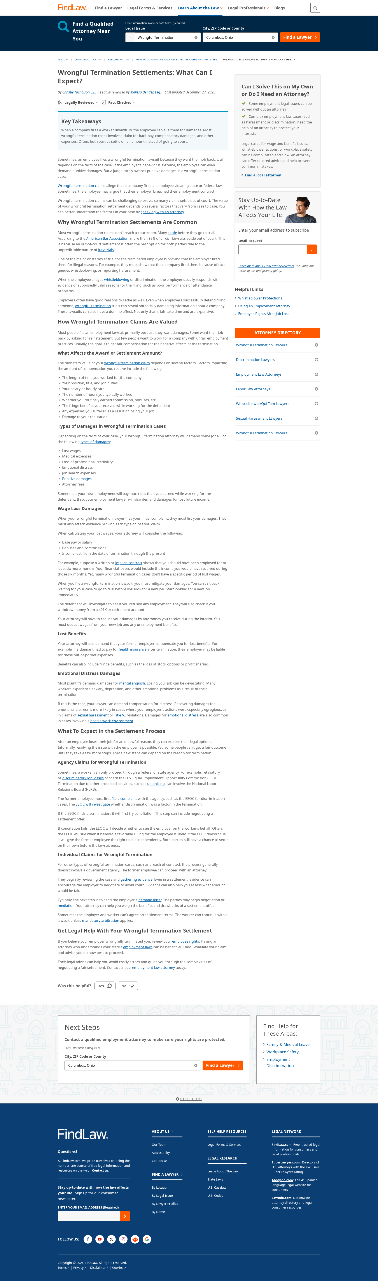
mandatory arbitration (100, 920)
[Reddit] (135, 1239)
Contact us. (100, 1170)
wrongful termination (93, 305)
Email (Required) (250, 241)
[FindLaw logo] (74, 8)
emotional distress (183, 715)
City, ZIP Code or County (223, 28)
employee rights (185, 941)
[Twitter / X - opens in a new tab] (111, 1239)
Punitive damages (77, 478)
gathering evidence (136, 879)
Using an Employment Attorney (264, 306)
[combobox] (163, 37)
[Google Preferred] (147, 1239)
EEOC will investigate (93, 804)
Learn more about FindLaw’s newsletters (266, 266)
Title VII (120, 715)
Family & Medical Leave (288, 1044)
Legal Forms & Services (224, 1144)
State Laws (215, 1179)
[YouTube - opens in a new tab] (99, 1239)
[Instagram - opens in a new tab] (123, 1239)
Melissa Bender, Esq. (145, 92)
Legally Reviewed (79, 102)
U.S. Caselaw (217, 1187)
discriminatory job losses (83, 778)
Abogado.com (282, 1180)
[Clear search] (196, 37)
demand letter (149, 899)
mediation (66, 905)
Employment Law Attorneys (259, 374)
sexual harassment (93, 715)
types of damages (95, 441)
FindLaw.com (282, 1144)
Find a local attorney (263, 175)
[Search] (315, 8)
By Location (160, 1187)
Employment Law (119, 59)
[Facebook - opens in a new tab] (88, 1239)
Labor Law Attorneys (253, 389)
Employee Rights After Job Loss (263, 313)
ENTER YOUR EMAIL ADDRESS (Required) (88, 1207)
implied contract (128, 562)
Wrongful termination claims (81, 185)
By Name (158, 1212)
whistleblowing (116, 279)
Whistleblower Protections (260, 298)
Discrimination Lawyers (255, 359)
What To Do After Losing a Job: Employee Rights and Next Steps (176, 59)
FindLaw (63, 59)
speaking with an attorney (162, 211)
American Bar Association (107, 238)
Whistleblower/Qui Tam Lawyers (262, 403)
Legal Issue (135, 28)
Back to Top (191, 1099)
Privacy (78, 1267)
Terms (62, 1267)
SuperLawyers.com (286, 1162)
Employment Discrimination (280, 1062)
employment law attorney (153, 967)
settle (172, 232)
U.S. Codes (215, 1195)
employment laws (137, 947)
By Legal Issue (162, 1195)
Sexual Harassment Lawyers (259, 418)
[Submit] (312, 249)
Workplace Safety (282, 1051)
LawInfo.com (281, 1198)
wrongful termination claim (127, 363)
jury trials (106, 249)
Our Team (159, 1144)
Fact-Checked (119, 102)
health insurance (133, 649)
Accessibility (161, 1153)
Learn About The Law (88, 59)
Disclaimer (98, 1267)
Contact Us (160, 1161)
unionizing (156, 783)
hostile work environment (111, 720)
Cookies (117, 1267)
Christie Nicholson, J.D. (79, 92)
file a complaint (124, 798)
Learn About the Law (223, 1171)
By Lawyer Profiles (165, 1204)
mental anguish (132, 683)
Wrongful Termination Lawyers (261, 345)
